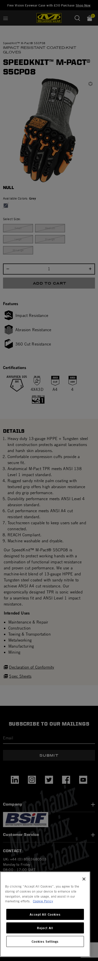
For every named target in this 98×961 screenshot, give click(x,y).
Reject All (45, 928)
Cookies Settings (45, 941)
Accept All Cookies (45, 914)
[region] (45, 914)
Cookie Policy (43, 901)
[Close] (83, 879)
